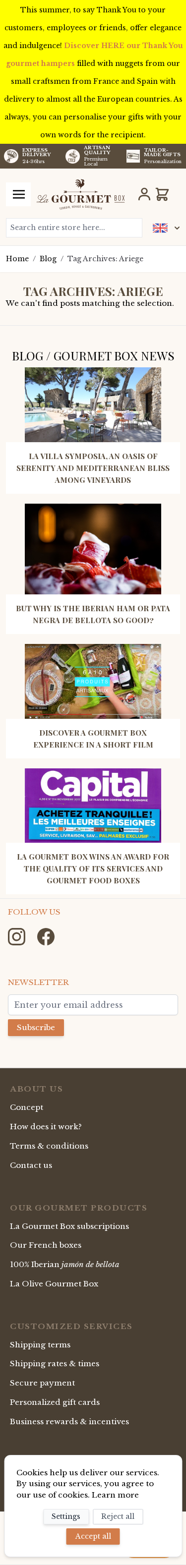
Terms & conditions (49, 1146)
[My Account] (144, 194)
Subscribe (36, 1027)
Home (17, 258)
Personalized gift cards (55, 1402)
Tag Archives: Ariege (105, 258)
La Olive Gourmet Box (54, 1283)
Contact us (31, 1165)
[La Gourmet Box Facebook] (46, 935)
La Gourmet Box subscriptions (69, 1226)
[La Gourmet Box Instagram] (17, 935)
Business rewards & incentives (69, 1421)
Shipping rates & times (54, 1363)
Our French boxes (45, 1245)
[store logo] (80, 194)
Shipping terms (40, 1344)
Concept (26, 1107)
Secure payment (42, 1383)
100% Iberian (65, 1264)
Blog (48, 258)
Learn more (115, 1495)
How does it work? (46, 1126)
